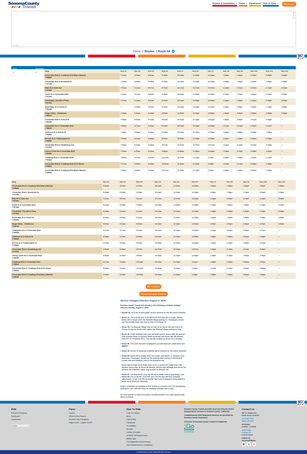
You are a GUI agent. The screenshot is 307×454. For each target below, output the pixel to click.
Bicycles (129, 429)
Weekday (18, 72)
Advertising (246, 430)
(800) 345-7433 (248, 421)
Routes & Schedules (223, 3)
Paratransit (255, 3)
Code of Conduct (133, 413)
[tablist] (153, 67)
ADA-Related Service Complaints (139, 445)
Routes (149, 51)
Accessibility (131, 426)
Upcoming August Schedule (153, 294)
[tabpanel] (153, 123)
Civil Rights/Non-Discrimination (138, 442)
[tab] (13, 72)
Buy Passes (289, 4)
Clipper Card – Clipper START (80, 423)
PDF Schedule (153, 287)
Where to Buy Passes (77, 416)
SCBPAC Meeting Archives (137, 435)
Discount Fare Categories (79, 419)
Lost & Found (247, 435)
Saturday (30, 72)
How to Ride (269, 3)
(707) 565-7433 (248, 419)
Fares (242, 3)
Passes (72, 413)
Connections (16, 419)
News (128, 416)
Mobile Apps (131, 439)
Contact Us (246, 432)
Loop (39, 72)
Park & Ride (131, 419)
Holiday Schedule (133, 432)
